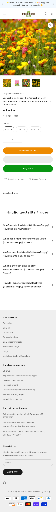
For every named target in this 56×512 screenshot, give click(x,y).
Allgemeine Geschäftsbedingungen (20, 375)
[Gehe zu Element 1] (7, 83)
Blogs (5, 351)
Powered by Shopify (41, 491)
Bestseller (7, 323)
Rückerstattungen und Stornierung (19, 389)
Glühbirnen (8, 332)
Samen (6, 327)
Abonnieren (12, 472)
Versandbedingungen (13, 394)
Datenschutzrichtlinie (13, 380)
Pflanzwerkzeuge (11, 346)
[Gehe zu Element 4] (36, 83)
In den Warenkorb (28, 150)
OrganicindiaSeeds (13, 93)
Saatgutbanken (10, 337)
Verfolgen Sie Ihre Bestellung (16, 356)
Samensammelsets (12, 341)
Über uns (7, 370)
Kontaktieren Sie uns (12, 399)
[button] (9, 110)
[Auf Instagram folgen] (4, 482)
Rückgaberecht (10, 385)
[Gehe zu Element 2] (17, 83)
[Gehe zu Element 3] (26, 83)
